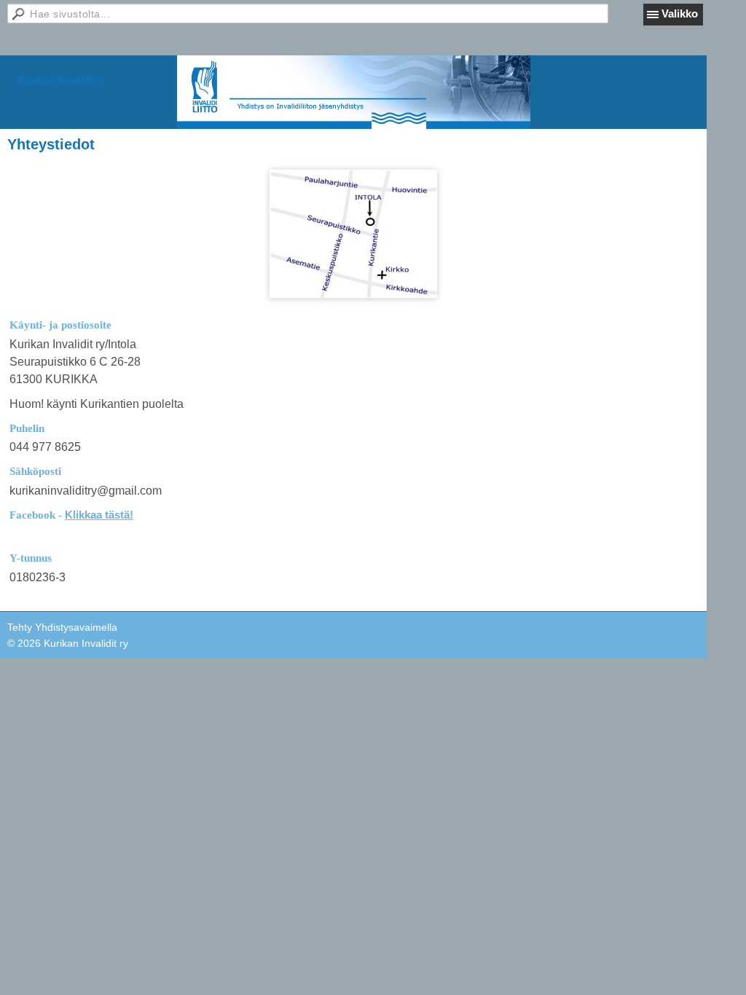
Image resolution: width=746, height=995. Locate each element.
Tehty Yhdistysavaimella (62, 627)
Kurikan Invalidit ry (62, 80)
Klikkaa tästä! (99, 514)
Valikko (679, 13)
